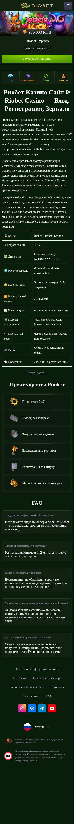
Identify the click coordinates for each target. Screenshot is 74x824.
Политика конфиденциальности (37, 714)
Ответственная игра (48, 723)
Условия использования (25, 732)
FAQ (50, 741)
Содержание (30, 741)
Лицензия (60, 732)
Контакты (17, 723)
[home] (37, 5)
